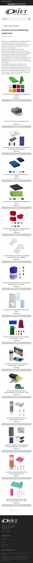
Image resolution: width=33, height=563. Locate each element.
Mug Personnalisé (13, 557)
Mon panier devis (8, 1)
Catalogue (4, 539)
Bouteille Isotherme (5, 557)
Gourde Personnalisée (6, 556)
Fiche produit (16, 100)
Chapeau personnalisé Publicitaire (20, 559)
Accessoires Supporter (6, 560)
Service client (5, 545)
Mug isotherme (10, 559)
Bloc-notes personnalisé (16, 556)
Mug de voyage (20, 557)
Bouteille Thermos (24, 556)
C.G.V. (3, 542)
